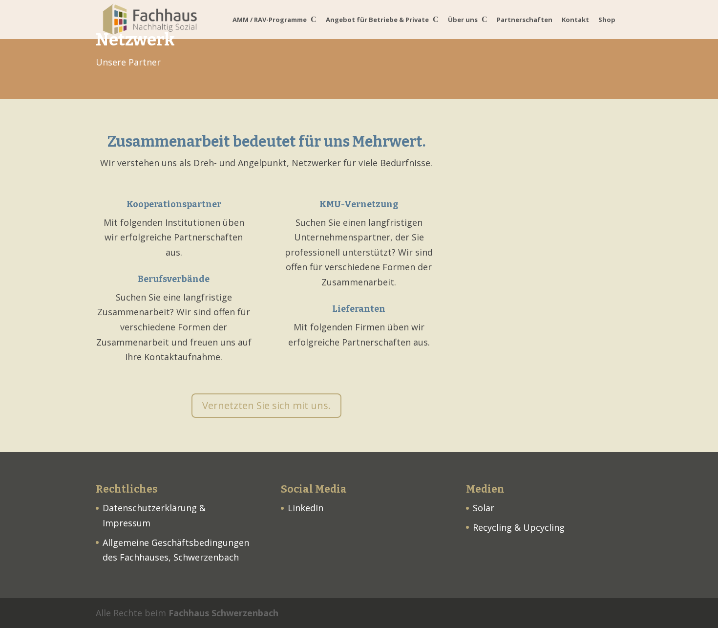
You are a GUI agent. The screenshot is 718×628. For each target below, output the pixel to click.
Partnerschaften (524, 20)
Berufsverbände (174, 279)
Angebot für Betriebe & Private (377, 20)
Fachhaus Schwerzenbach (223, 613)
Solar (483, 508)
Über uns (463, 20)
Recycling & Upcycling (519, 527)
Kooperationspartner (174, 204)
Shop (606, 20)
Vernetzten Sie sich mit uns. (266, 405)
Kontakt (575, 20)
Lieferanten (358, 308)
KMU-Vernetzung (358, 204)
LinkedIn (305, 508)
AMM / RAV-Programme (269, 20)
